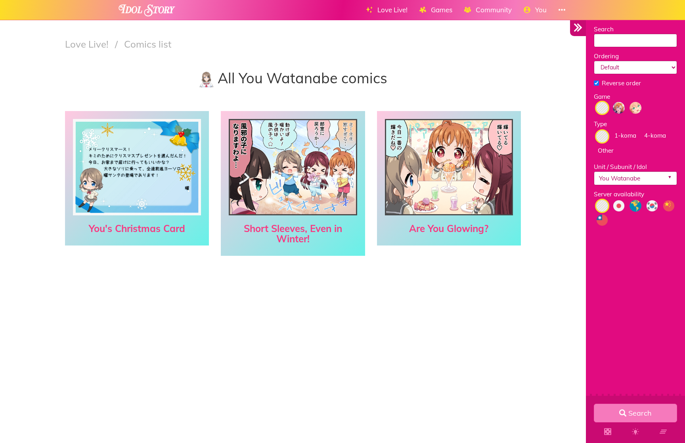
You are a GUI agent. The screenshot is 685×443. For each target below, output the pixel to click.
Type (600, 124)
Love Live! (88, 44)
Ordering (606, 56)
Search (604, 29)
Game (602, 96)
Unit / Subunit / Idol (620, 167)
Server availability (619, 194)
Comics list (147, 44)
